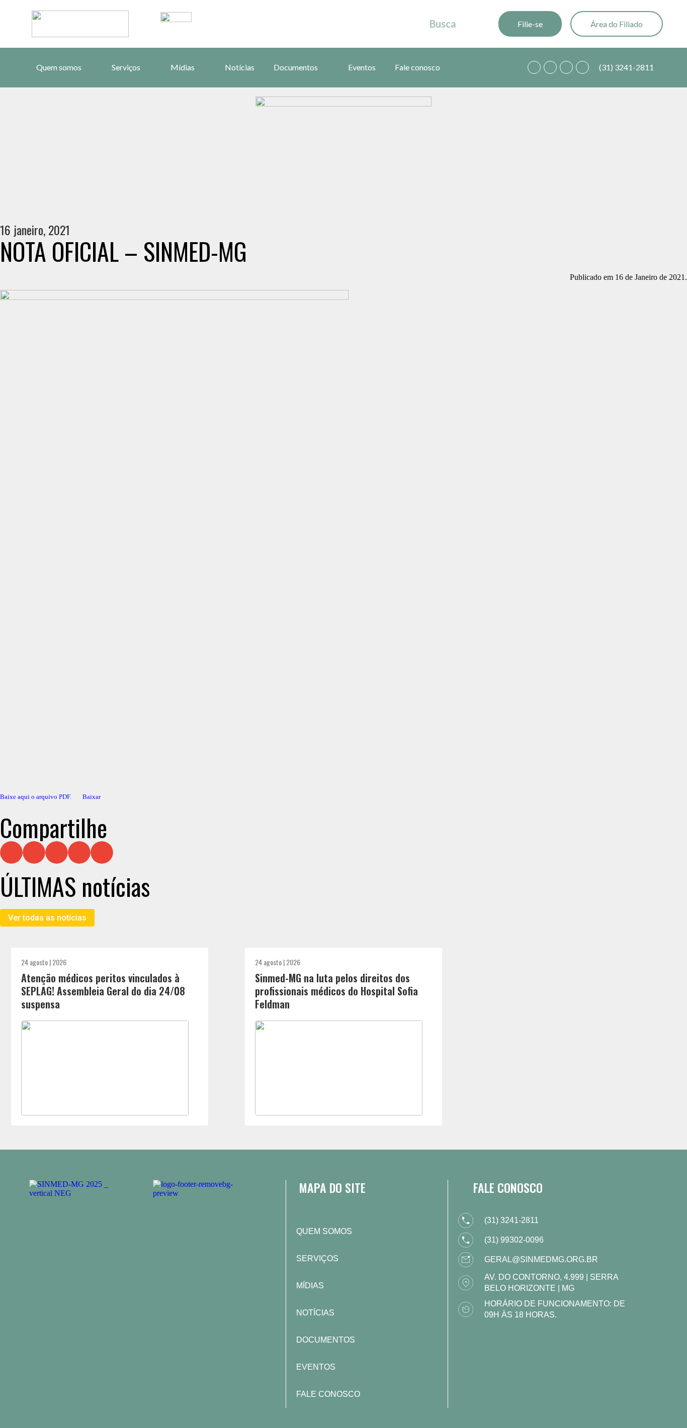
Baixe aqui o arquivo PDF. (35, 796)
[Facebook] (550, 67)
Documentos (296, 67)
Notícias (239, 67)
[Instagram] (566, 67)
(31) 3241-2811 (626, 67)
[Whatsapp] (534, 67)
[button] (11, 852)
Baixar (91, 796)
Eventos (362, 67)
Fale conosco (417, 67)
